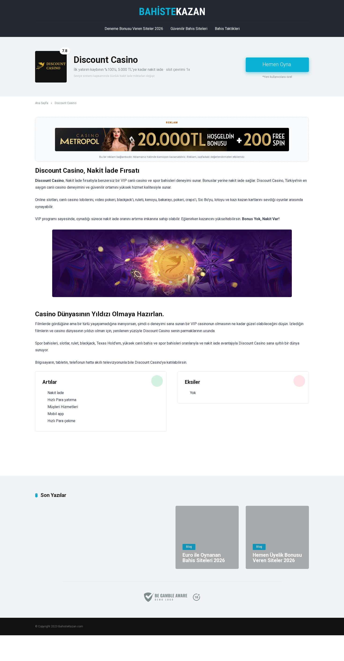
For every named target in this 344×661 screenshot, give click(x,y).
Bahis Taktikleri (227, 28)
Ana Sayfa (41, 103)
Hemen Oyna (277, 64)
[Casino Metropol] (172, 150)
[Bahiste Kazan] (172, 10)
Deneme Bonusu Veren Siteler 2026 (134, 28)
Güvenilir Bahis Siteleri (189, 28)
